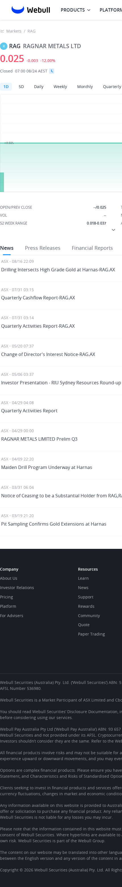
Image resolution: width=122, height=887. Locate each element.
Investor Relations (17, 587)
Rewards (86, 606)
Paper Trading (91, 634)
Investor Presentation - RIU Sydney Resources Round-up (61, 382)
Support (85, 597)
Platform (8, 606)
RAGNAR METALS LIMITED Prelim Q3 (39, 439)
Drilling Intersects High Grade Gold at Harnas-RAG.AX (58, 269)
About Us (8, 578)
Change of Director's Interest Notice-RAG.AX (48, 354)
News (83, 587)
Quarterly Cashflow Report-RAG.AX (38, 298)
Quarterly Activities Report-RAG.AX (38, 326)
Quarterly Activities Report (29, 411)
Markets (14, 31)
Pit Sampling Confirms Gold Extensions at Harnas (53, 524)
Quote (84, 624)
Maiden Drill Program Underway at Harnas (46, 467)
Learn (83, 578)
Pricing (6, 597)
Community (89, 615)
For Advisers (11, 615)
